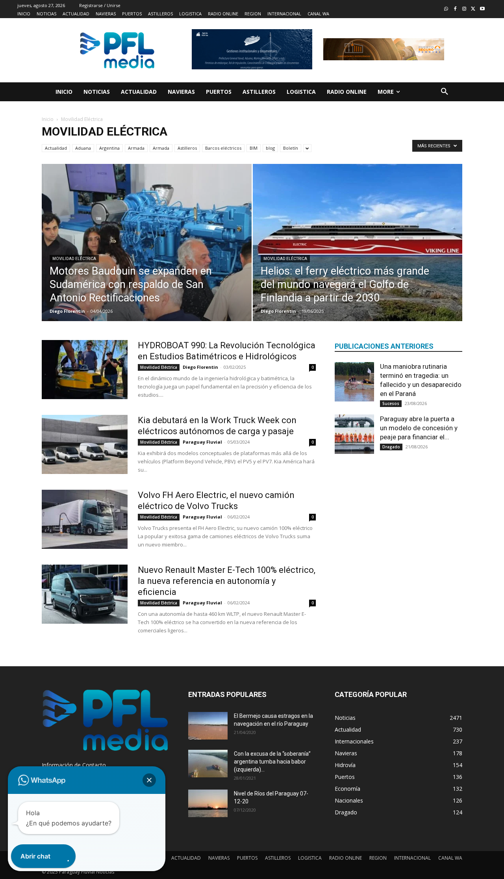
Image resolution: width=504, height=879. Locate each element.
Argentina (109, 148)
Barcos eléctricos (223, 148)
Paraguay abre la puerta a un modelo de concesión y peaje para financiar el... (419, 428)
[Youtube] (482, 9)
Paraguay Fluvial (202, 442)
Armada (136, 148)
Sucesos (390, 403)
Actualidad (56, 148)
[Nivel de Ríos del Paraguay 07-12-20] (208, 803)
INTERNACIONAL (412, 858)
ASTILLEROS (278, 858)
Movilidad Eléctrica (74, 258)
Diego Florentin (67, 311)
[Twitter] (473, 9)
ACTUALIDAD (186, 858)
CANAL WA (450, 858)
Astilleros (187, 148)
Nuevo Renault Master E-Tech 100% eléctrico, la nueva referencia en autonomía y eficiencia (226, 581)
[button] (444, 91)
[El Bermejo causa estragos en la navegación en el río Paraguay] (208, 726)
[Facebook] (455, 9)
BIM (254, 148)
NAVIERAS (219, 858)
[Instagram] (464, 9)
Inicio (48, 119)
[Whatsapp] (446, 9)
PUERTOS (247, 858)
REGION (378, 858)
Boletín (290, 148)
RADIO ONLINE (345, 858)
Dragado (391, 447)
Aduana (83, 148)
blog (270, 148)
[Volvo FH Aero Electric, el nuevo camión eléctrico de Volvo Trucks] (85, 519)
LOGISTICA (310, 858)
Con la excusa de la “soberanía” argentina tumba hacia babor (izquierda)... (272, 762)
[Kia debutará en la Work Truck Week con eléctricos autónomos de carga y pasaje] (85, 444)
